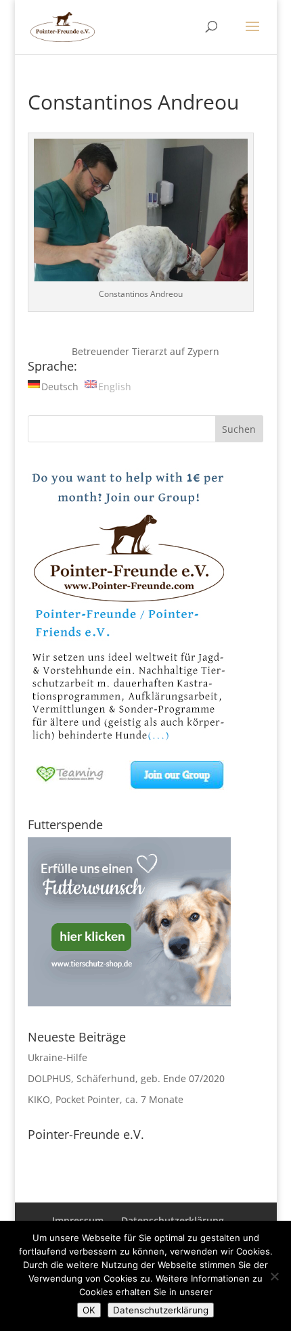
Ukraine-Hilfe (57, 1057)
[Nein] (274, 1276)
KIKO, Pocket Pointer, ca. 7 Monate (105, 1099)
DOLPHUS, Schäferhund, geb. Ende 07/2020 (126, 1078)
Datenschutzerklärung (160, 1310)
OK (89, 1310)
